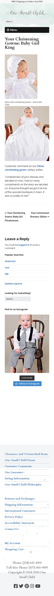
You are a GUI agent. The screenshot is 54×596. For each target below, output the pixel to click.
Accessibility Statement (19, 523)
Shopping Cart (14, 549)
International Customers (20, 511)
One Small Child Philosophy (23, 484)
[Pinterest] (27, 586)
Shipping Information (19, 505)
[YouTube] (37, 586)
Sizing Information (17, 478)
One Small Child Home (20, 460)
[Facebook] (16, 586)
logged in (24, 245)
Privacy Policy (14, 517)
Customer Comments (18, 466)
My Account (12, 543)
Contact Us (12, 529)
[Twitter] (21, 586)
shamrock (10, 261)
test (7, 267)
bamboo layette (13, 283)
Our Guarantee (14, 472)
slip (7, 273)
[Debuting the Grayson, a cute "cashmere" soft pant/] (27, 344)
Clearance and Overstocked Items (26, 454)
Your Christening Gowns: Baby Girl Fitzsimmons (15, 217)
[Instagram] (32, 586)
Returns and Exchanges (20, 499)
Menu (13, 29)
